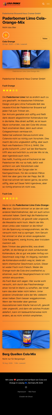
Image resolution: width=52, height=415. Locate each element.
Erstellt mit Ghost (26, 397)
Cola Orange (8, 41)
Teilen (44, 38)
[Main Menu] (48, 4)
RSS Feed (32, 392)
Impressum (22, 392)
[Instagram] (26, 387)
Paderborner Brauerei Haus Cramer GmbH (21, 13)
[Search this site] (43, 4)
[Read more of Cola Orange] (5, 35)
